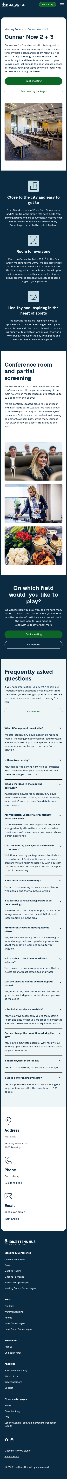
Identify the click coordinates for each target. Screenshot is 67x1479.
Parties (8, 1347)
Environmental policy (16, 1370)
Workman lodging (14, 1312)
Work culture (11, 1376)
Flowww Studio (22, 1451)
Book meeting (34, 81)
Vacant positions (13, 1382)
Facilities (9, 1306)
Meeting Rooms (13, 1271)
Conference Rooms (15, 1259)
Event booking (12, 1411)
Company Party (13, 1353)
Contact (9, 1388)
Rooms (8, 1318)
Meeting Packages (14, 1277)
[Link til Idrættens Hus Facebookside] (6, 1440)
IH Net (8, 1405)
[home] (13, 5)
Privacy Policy (12, 1456)
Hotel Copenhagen (15, 1323)
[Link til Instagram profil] (12, 1440)
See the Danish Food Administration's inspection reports (30, 1424)
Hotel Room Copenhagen (18, 1329)
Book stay (47, 4)
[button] (61, 5)
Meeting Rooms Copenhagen (20, 1288)
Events (8, 1265)
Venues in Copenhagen (17, 1282)
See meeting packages (34, 91)
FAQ (7, 1417)
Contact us (33, 644)
